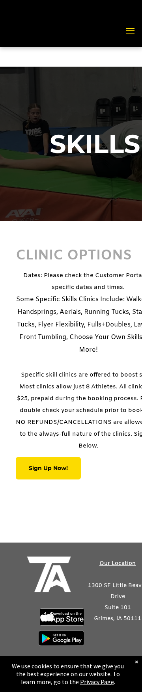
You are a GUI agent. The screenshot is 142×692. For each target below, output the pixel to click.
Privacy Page (97, 682)
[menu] (130, 31)
